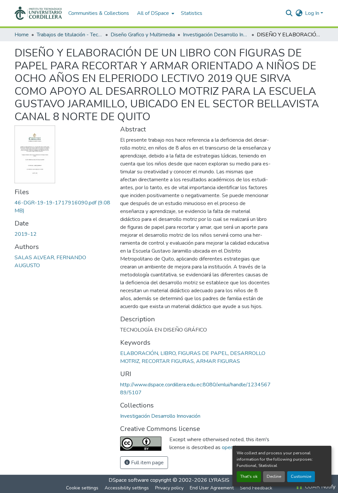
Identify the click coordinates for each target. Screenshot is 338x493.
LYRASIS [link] (219, 480)
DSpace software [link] (129, 480)
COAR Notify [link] (319, 486)
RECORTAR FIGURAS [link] (168, 361)
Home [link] (22, 34)
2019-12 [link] (26, 234)
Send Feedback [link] (256, 488)
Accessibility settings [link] (127, 488)
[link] (63, 207)
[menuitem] (155, 13)
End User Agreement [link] (212, 488)
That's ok (248, 476)
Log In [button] (313, 13)
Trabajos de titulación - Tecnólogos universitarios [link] (70, 34)
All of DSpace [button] (153, 13)
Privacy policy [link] (169, 488)
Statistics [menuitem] (191, 13)
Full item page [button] (147, 462)
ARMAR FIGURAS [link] (218, 361)
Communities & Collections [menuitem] (98, 13)
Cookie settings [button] (82, 488)
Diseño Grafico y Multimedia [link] (143, 34)
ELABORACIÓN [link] (139, 353)
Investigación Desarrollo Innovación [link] (216, 34)
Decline (274, 476)
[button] (38, 13)
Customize (301, 476)
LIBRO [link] (168, 353)
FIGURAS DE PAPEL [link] (203, 353)
